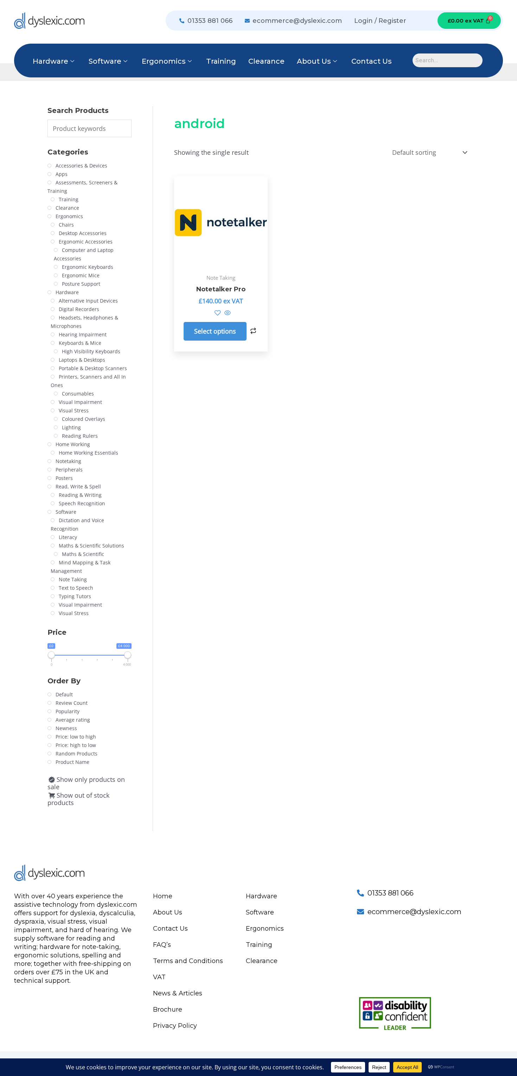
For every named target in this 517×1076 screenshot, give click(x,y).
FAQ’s (162, 945)
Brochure (167, 1009)
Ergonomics (164, 61)
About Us (314, 61)
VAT (159, 977)
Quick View (221, 262)
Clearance (266, 61)
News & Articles (177, 993)
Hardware (50, 61)
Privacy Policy (175, 1026)
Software (105, 61)
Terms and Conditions (188, 961)
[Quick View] (227, 313)
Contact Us (371, 61)
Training (221, 61)
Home (162, 896)
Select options (215, 331)
